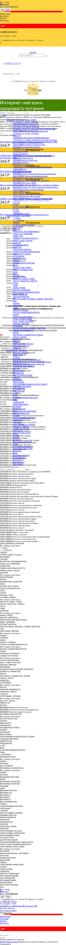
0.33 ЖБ (16, 202)
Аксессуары (5, 13)
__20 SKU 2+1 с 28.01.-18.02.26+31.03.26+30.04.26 (35, 140)
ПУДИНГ (16, 303)
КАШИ (15, 308)
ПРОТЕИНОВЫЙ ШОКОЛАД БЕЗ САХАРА (30, 384)
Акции (7, 11)
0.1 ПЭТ (16, 209)
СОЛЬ (15, 272)
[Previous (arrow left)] (1, 937)
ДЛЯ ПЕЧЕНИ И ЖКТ (22, 433)
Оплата (3, 18)
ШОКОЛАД (17, 339)
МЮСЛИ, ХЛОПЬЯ (20, 310)
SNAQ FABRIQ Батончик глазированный (30, 131)
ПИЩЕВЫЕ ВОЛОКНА (22, 386)
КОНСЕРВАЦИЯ (19, 258)
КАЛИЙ (16, 437)
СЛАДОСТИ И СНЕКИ (22, 254)
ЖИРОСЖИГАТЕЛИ (21, 429)
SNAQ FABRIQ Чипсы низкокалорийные (30, 176)
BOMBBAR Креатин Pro (23, 158)
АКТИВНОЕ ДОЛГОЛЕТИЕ (24, 366)
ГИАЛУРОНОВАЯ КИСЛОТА (24, 418)
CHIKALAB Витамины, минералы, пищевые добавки (36, 185)
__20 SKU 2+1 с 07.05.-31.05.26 (26, 126)
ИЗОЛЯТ (16, 377)
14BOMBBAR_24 (19, 169)
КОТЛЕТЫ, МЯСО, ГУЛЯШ (24, 278)
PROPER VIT (18, 355)
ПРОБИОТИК (18, 373)
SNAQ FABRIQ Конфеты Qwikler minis (29, 144)
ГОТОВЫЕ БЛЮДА (20, 245)
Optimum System (20, 353)
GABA (15, 400)
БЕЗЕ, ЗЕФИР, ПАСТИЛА (23, 321)
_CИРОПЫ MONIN (20, 151)
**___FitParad (18, 220)
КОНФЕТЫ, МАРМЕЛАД (23, 330)
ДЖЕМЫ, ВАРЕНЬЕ (21, 323)
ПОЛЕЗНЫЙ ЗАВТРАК (22, 249)
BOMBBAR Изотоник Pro (23, 165)
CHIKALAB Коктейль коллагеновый (28, 189)
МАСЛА (16, 341)
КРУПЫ (16, 261)
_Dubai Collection (20, 153)
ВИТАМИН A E (19, 457)
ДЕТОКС (16, 357)
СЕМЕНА (16, 348)
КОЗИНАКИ (17, 326)
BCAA (15, 395)
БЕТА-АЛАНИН (19, 409)
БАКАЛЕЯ (17, 243)
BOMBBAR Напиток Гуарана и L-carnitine (31, 180)
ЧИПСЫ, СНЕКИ (19, 337)
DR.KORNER (18, 227)
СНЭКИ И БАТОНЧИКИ (22, 319)
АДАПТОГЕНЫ (19, 388)
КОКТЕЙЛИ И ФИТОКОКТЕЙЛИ (26, 292)
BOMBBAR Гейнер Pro (22, 171)
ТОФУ (15, 285)
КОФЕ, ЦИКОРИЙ (20, 294)
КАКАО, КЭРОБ (19, 287)
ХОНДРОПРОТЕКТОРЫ (22, 375)
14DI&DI (16, 222)
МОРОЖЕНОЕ (19, 391)
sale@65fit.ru (6, 906)
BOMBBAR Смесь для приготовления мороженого (35, 187)
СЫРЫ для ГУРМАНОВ (22, 234)
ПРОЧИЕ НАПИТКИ (21, 296)
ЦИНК (15, 453)
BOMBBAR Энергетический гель (27, 359)
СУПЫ (15, 283)
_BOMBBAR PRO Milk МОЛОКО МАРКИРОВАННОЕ (34, 129)
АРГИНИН (17, 406)
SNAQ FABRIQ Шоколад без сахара (28, 194)
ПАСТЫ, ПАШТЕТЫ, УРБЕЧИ (25, 281)
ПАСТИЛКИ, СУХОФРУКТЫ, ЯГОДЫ (28, 335)
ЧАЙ (14, 301)
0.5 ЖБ (16, 204)
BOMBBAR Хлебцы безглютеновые (28, 178)
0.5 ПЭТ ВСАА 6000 (21, 207)
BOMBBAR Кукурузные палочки (27, 147)
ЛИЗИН (16, 435)
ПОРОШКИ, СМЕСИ (21, 346)
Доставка (4, 16)
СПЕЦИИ (16, 229)
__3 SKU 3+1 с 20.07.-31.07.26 (25, 122)
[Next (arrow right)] (4, 937)
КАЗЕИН (16, 368)
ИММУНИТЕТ (19, 371)
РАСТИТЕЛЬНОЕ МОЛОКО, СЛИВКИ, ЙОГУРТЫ (33, 299)
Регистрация (6, 910)
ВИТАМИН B (18, 460)
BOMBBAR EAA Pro (21, 162)
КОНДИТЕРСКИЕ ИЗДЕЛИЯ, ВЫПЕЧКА (29, 328)
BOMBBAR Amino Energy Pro (25, 160)
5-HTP (15, 393)
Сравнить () (31, 906)
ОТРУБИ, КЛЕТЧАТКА (22, 267)
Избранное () (18, 906)
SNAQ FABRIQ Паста (21, 192)
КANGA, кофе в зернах (23, 240)
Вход (14, 910)
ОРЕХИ (16, 332)
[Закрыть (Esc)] (1, 935)
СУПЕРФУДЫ (18, 256)
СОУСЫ (16, 274)
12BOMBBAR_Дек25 (21, 213)
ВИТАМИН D (18, 464)
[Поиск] (46, 56)
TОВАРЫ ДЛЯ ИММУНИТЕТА (25, 238)
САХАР (15, 314)
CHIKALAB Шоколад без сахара (26, 196)
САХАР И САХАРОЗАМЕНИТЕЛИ (26, 252)
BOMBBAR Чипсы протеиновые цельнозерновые (34, 174)
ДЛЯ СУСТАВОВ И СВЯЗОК (24, 424)
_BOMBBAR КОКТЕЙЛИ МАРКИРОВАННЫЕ (31, 138)
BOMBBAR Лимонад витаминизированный (32, 362)
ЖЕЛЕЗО (17, 439)
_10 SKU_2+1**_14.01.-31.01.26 (25, 133)
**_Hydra (17, 218)
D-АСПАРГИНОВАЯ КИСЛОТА (25, 397)
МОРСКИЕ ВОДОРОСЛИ (23, 344)
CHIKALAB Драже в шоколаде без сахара (31, 201)
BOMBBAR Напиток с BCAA (24, 183)
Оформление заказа (9, 942)
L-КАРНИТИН (18, 402)
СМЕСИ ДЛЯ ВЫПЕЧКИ (23, 269)
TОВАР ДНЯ (18, 236)
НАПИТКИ (17, 247)
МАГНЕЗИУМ (18, 382)
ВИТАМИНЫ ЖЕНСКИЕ (23, 448)
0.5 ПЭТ (16, 211)
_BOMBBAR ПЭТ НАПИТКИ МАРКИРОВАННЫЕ (32, 167)
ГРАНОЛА (17, 305)
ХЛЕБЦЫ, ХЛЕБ (19, 276)
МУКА (15, 265)
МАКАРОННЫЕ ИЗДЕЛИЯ (24, 263)
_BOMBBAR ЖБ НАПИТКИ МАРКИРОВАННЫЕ (32, 156)
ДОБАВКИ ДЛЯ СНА (21, 427)
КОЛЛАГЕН (17, 431)
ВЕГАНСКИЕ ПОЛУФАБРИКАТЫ (26, 231)
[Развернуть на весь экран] (4, 935)
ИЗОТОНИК (18, 380)
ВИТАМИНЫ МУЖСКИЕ (23, 446)
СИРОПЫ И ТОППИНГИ (23, 317)
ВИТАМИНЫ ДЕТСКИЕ (22, 442)
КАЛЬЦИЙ (17, 451)
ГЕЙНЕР (16, 415)
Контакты (4, 20)
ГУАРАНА (17, 422)
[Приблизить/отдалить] (7, 935)
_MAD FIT (17, 135)
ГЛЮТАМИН (18, 420)
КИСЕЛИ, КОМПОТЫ (21, 290)
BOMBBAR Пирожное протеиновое (28, 149)
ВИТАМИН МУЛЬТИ (21, 455)
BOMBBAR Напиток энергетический (28, 364)
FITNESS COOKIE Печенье (24, 225)
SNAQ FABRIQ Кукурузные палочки (28, 142)
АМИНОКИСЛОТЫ (20, 404)
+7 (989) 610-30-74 (8, 32)
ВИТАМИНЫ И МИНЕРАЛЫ (24, 411)
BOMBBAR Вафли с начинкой (25, 124)
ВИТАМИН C (18, 462)
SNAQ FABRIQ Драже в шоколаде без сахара (32, 198)
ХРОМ (15, 444)
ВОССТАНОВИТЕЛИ (21, 413)
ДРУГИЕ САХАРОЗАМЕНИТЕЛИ (26, 312)
